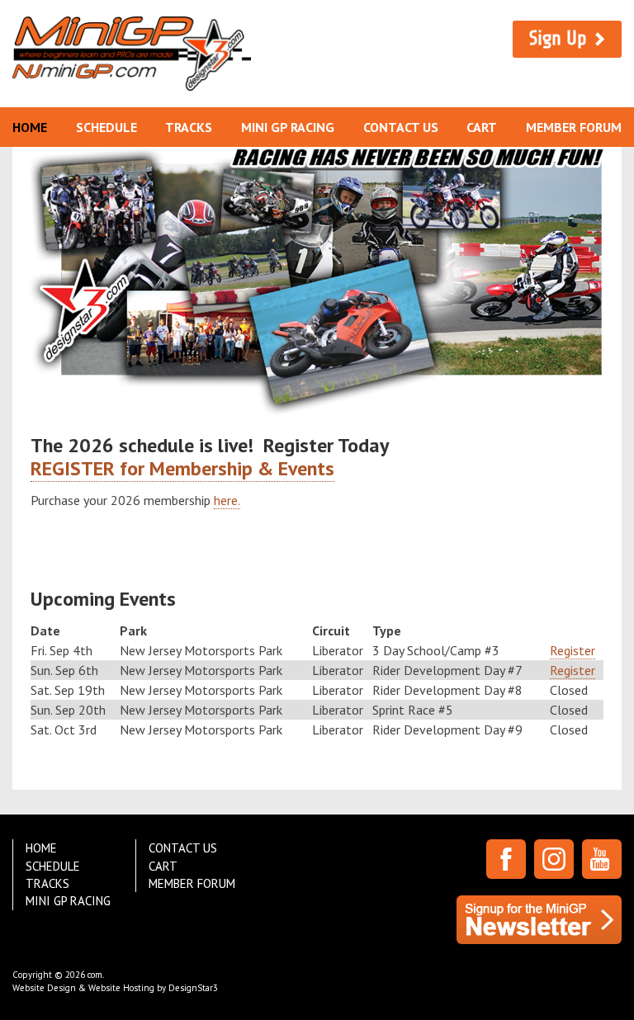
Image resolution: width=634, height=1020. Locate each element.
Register (572, 650)
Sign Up (558, 38)
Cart (481, 127)
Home (29, 127)
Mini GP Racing (287, 127)
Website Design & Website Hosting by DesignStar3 (115, 988)
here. (227, 500)
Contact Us (400, 127)
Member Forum (574, 127)
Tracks (188, 127)
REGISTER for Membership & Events (182, 468)
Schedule (106, 127)
